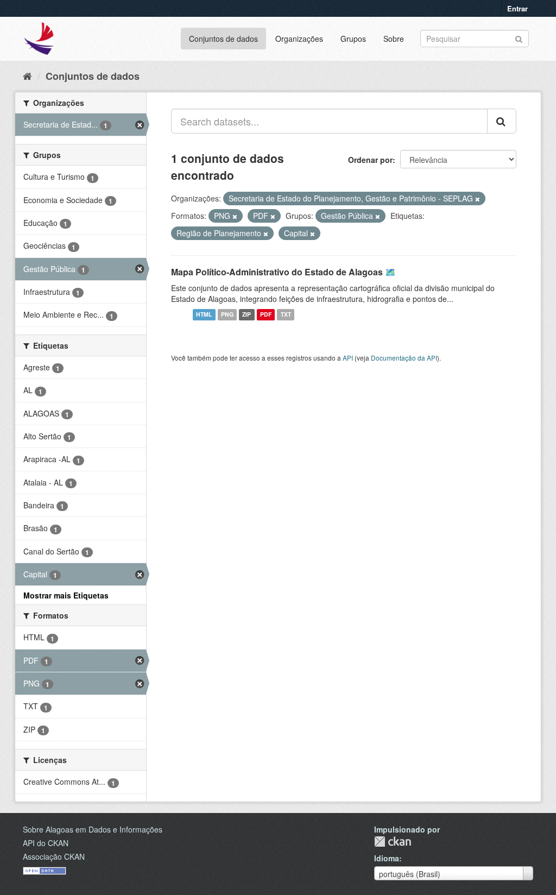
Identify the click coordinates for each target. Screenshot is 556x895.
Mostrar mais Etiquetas (66, 595)
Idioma (386, 858)
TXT (286, 315)
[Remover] (477, 198)
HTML (204, 315)
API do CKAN (45, 842)
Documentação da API (404, 357)
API (348, 357)
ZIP (246, 315)
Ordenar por (370, 159)
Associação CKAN (54, 856)
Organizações (299, 38)
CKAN (392, 841)
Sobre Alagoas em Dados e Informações (92, 829)
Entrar (517, 8)
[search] (501, 121)
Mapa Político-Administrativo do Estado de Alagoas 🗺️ (283, 272)
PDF (265, 315)
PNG (227, 315)
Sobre (393, 38)
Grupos (353, 38)
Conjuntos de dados (223, 38)
